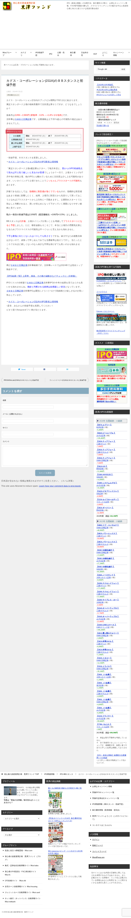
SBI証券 (105, 237)
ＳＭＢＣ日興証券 (23, 119)
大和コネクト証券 (103, 578)
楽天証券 (107, 174)
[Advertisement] (65, 31)
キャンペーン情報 (118, 53)
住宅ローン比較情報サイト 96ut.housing (21, 886)
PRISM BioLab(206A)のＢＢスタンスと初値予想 (21, 380)
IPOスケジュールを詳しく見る (108, 95)
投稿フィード (97, 845)
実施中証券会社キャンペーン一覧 (105, 798)
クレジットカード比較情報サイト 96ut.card (22, 892)
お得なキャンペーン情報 (102, 786)
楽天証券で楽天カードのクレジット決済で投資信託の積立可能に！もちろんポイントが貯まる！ (111, 197)
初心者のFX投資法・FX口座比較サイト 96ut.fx (20, 873)
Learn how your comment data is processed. (60, 486)
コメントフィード (99, 851)
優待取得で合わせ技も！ (107, 402)
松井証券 (111, 365)
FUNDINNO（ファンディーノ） (109, 281)
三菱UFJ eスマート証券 (106, 209)
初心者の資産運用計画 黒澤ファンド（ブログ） (23, 858)
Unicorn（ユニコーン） (105, 311)
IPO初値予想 (39, 53)
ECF (95, 54)
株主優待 (72, 53)
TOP (21, 774)
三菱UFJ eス (101, 444)
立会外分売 (84, 53)
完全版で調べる (102, 126)
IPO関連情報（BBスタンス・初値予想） (108, 804)
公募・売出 (60, 53)
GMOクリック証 (103, 627)
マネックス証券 (104, 146)
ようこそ (105, 53)
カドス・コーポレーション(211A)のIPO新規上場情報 (33, 162)
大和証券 (100, 602)
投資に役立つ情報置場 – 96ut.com (18, 850)
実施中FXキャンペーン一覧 (103, 792)
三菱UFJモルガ (102, 452)
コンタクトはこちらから (102, 825)
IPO (50, 54)
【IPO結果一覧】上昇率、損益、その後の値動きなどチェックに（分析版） (41, 276)
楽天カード (115, 174)
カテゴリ (23, 53)
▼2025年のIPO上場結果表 (106, 90)
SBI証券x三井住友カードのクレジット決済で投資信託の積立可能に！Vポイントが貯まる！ (112, 251)
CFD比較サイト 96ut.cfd (15, 881)
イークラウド (101, 292)
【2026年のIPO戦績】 (105, 85)
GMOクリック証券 (111, 385)
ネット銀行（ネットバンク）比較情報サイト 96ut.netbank (23, 900)
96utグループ (7, 53)
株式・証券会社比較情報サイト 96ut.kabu (22, 865)
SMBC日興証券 (102, 460)
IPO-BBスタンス (13, 95)
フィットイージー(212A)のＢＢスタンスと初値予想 (68, 380)
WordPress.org (98, 857)
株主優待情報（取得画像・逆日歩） (106, 810)
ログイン (95, 839)
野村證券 (100, 469)
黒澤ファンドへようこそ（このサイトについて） (110, 817)
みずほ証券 (100, 436)
